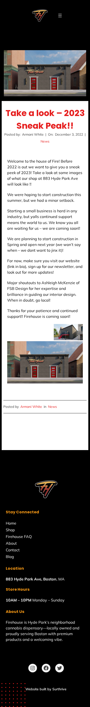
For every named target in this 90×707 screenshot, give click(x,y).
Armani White (31, 406)
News (45, 141)
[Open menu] (60, 15)
